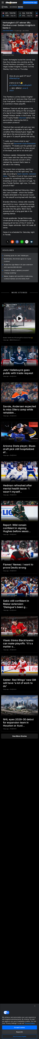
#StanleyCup (14, 78)
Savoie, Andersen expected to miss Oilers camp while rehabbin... (19, 409)
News (20, 7)
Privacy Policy (30, 1023)
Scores (13, 7)
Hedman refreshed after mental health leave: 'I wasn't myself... (17, 488)
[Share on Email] (26, 241)
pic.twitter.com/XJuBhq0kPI (20, 85)
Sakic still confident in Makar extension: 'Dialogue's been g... (16, 604)
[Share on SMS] (31, 241)
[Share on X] (7, 241)
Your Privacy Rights (19, 1036)
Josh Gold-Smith (8, 30)
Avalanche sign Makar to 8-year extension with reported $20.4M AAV (18, 266)
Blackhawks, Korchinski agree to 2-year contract (17, 260)
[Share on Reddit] (12, 241)
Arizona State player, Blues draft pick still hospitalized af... (19, 449)
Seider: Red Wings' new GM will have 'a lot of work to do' (19, 683)
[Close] (34, 1006)
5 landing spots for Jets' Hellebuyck (16, 255)
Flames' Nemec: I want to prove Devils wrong (18, 566)
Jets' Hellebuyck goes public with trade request (18, 371)
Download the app (30, 2)
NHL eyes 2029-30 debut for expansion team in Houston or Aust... (18, 722)
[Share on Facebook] (17, 241)
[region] (19, 1021)
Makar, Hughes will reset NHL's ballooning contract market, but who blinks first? (18, 277)
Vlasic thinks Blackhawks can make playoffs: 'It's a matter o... (18, 643)
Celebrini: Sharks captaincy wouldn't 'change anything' (16, 272)
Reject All (19, 1032)
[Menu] (3, 2)
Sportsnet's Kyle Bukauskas (25, 143)
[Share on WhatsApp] (22, 241)
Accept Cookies (19, 1027)
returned (22, 118)
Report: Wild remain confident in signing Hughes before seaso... (17, 528)
